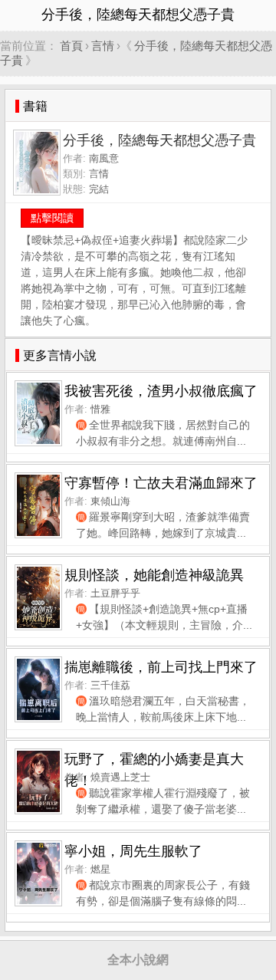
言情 (102, 45)
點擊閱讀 (52, 218)
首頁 (71, 45)
